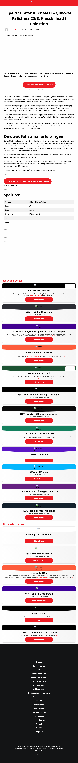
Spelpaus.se (39, 295)
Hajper (39, 728)
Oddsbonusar (39, 689)
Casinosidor (39, 716)
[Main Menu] (3, 3)
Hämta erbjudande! (39, 601)
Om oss (39, 662)
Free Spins (39, 700)
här (63, 356)
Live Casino (39, 704)
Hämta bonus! (39, 299)
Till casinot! (39, 620)
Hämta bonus (39, 382)
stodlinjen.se (30, 356)
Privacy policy (39, 666)
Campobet (39, 731)
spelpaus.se (36, 356)
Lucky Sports (39, 720)
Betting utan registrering (39, 693)
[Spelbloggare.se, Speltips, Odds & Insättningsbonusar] (39, 3)
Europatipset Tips (39, 677)
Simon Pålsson (15, 30)
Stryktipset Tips (39, 673)
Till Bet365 (39, 441)
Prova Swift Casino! (39, 560)
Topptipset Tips (39, 681)
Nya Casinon (39, 708)
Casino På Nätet (39, 712)
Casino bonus (39, 697)
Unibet (39, 724)
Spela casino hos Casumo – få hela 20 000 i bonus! (28, 181)
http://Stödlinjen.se (50, 335)
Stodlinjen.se (33, 295)
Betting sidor (39, 685)
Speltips (39, 670)
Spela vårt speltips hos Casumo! (39, 85)
